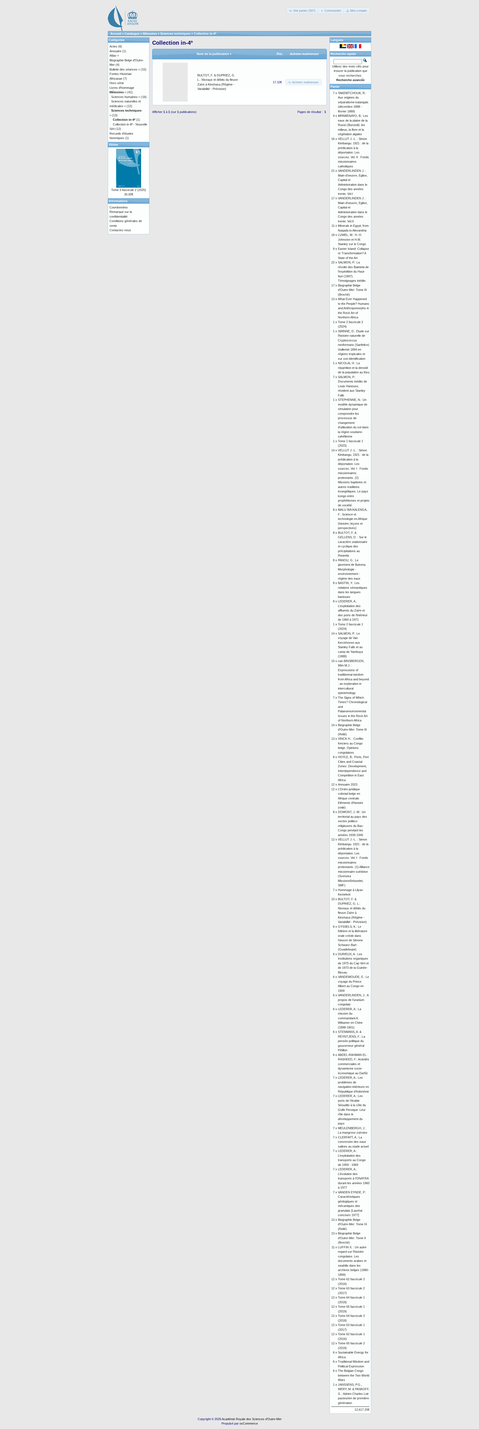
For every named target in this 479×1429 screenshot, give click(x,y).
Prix (279, 54)
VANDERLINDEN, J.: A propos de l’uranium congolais (353, 999)
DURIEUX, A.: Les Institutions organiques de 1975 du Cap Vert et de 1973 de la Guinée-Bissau (353, 963)
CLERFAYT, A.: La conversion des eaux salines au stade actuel (353, 1142)
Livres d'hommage (121, 87)
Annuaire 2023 (347, 784)
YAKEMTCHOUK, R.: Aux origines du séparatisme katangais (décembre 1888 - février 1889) (353, 102)
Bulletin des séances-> (124, 69)
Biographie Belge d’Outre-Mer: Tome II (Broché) (352, 1238)
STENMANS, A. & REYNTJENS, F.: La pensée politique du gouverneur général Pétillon (351, 1041)
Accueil (115, 33)
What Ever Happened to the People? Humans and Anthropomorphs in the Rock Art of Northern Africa (353, 308)
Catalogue (131, 33)
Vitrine (113, 144)
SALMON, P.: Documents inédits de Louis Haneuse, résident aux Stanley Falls (352, 386)
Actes (113, 46)
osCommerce (249, 1423)
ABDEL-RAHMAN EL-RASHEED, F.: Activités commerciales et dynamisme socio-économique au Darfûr (353, 1064)
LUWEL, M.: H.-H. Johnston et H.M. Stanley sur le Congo (352, 239)
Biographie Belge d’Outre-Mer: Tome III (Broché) (352, 290)
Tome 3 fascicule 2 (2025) (128, 190)
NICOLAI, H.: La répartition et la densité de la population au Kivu (354, 367)
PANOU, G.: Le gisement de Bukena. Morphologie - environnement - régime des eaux (352, 569)
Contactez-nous (120, 230)
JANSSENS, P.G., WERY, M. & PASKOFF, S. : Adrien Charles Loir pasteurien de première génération (354, 1394)
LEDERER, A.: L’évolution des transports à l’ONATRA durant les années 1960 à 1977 (354, 1178)
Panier (335, 86)
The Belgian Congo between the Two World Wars (353, 1375)
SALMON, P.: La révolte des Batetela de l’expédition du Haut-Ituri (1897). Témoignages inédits (353, 271)
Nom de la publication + (214, 54)
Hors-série (116, 83)
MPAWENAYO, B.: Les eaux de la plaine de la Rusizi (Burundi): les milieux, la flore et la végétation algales (353, 125)
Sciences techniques (175, 33)
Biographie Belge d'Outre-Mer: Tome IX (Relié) (352, 1224)
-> (117, 92)
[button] (303, 10)
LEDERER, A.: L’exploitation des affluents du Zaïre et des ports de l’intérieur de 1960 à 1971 (353, 610)
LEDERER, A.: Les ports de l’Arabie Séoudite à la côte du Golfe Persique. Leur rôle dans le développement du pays (352, 1109)
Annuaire (115, 51)
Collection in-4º (205, 33)
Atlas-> (114, 55)
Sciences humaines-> (125, 97)
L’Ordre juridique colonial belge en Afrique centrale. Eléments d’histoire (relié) (350, 798)
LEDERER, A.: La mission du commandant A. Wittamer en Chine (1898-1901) (350, 1018)
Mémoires (150, 33)
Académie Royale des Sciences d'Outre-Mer (252, 1419)
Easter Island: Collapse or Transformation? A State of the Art (353, 253)
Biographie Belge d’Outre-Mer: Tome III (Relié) (352, 729)
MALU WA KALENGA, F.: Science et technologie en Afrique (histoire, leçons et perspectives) (352, 519)
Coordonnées (118, 207)
